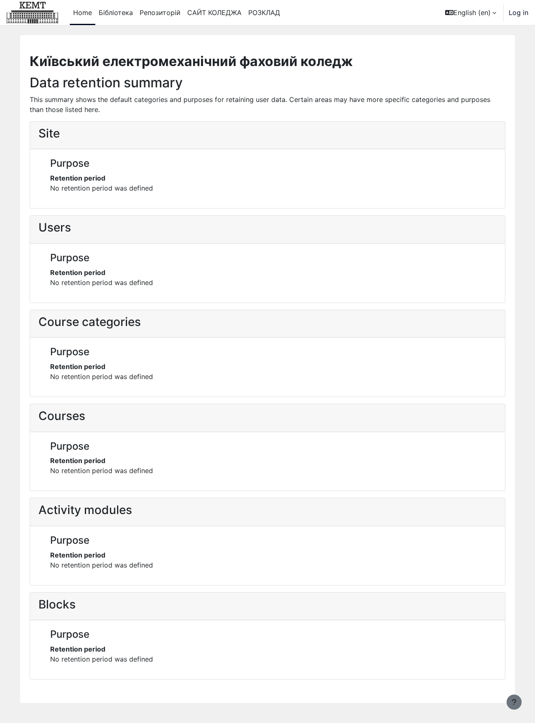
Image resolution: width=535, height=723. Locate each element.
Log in (518, 12)
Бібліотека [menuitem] (116, 12)
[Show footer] (514, 702)
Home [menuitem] (82, 12)
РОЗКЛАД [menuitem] (264, 12)
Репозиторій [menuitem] (160, 12)
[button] (471, 12)
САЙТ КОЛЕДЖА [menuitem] (214, 12)
